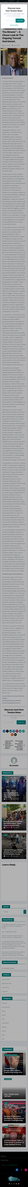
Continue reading (14, 25)
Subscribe (20, 20)
